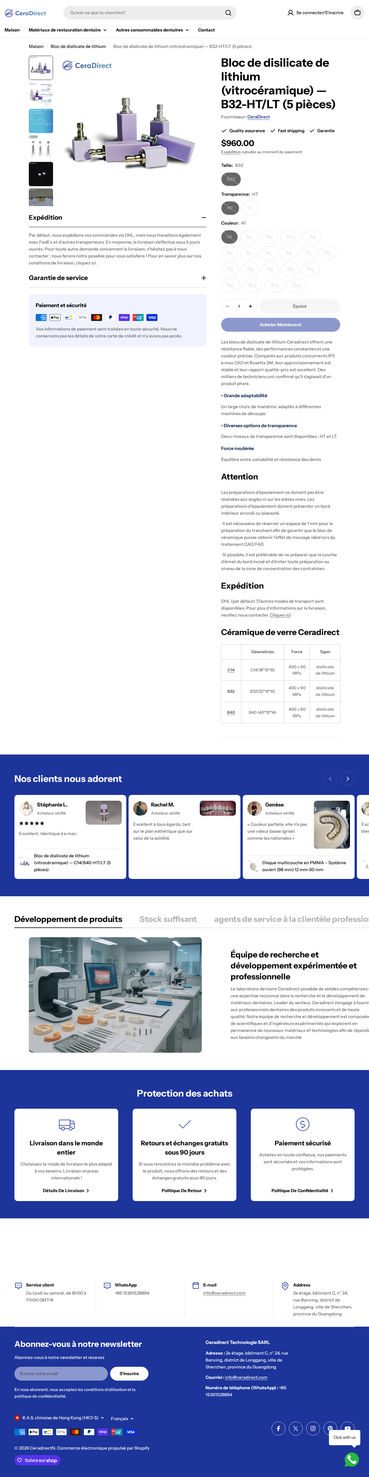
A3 (272, 239)
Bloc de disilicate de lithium (78, 46)
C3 (233, 271)
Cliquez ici (280, 615)
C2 (330, 255)
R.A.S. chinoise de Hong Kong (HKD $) (60, 1417)
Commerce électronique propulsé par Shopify (103, 1448)
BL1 (233, 287)
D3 (293, 271)
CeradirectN (42, 1448)
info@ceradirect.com (224, 1293)
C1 (311, 255)
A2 (252, 239)
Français (119, 1418)
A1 (232, 239)
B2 (251, 255)
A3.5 (293, 239)
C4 (253, 271)
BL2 (255, 287)
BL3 (278, 287)
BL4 (300, 287)
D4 (313, 271)
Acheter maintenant (280, 324)
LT (253, 210)
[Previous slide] (330, 779)
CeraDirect (258, 116)
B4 (291, 255)
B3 (271, 255)
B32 (234, 181)
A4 (315, 239)
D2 (273, 271)
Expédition (231, 152)
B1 (232, 255)
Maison (36, 46)
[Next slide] (348, 779)
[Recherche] (228, 12)
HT (233, 210)
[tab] (68, 921)
